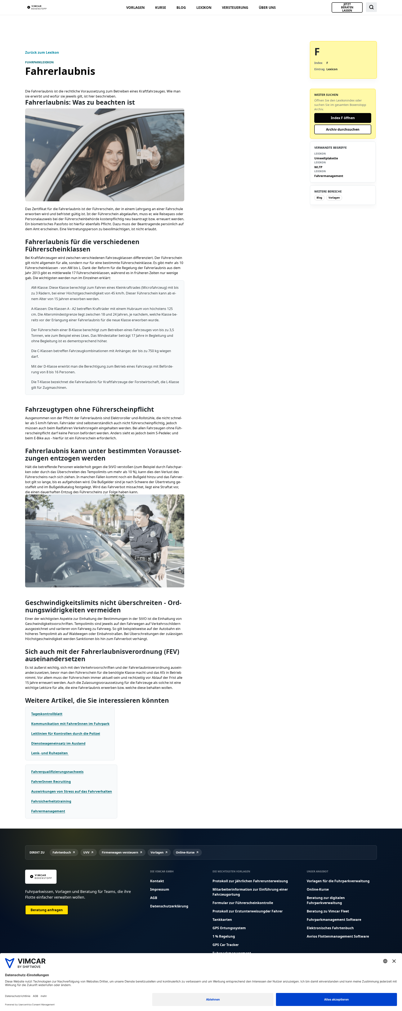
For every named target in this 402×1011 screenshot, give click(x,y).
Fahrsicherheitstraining (51, 801)
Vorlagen (135, 7)
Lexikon (203, 7)
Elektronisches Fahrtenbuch (330, 928)
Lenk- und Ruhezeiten (50, 753)
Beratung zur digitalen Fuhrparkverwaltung (326, 900)
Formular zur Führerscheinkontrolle (243, 902)
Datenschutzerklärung (169, 906)
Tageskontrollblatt (46, 714)
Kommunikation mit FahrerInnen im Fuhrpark (70, 723)
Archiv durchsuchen (342, 129)
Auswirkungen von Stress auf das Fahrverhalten (71, 791)
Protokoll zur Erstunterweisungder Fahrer (248, 911)
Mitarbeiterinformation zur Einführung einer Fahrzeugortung (250, 892)
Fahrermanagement (48, 811)
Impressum (159, 889)
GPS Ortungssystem (229, 928)
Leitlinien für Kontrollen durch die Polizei (65, 733)
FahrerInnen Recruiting (51, 781)
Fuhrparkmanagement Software (334, 919)
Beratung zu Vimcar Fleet (328, 911)
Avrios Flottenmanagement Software (338, 936)
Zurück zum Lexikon (42, 52)
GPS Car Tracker (226, 944)
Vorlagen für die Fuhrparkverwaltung (338, 881)
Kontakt (157, 881)
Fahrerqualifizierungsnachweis (57, 771)
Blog (181, 7)
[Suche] (371, 7)
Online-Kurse (318, 889)
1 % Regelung (224, 936)
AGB (153, 897)
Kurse (160, 7)
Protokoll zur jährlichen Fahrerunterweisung (250, 881)
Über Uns (267, 7)
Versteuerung (235, 7)
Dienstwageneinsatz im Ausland (58, 743)
